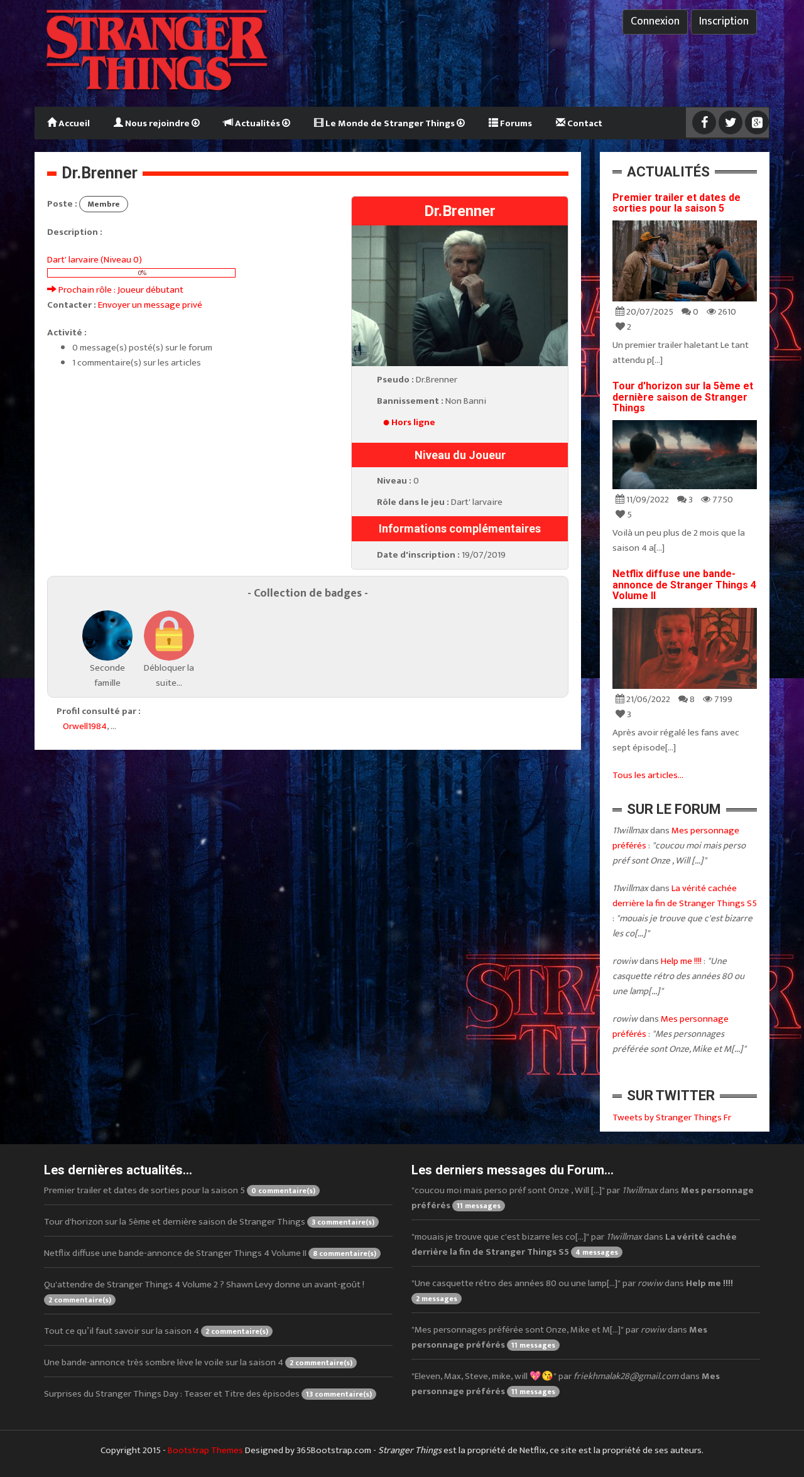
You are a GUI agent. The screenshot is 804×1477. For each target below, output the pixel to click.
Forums (515, 123)
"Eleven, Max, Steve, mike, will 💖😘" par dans (565, 1383)
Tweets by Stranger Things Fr (671, 1117)
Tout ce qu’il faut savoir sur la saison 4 (156, 1331)
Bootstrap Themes (205, 1450)
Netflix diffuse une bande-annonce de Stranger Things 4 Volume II (684, 585)
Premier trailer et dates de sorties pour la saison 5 (676, 203)
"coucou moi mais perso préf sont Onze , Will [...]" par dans (582, 1197)
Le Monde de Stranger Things (390, 123)
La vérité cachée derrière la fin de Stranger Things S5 (684, 895)
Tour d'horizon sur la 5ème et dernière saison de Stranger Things (682, 397)
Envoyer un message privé (150, 305)
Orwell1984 (85, 726)
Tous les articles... (647, 775)
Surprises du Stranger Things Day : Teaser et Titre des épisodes (208, 1394)
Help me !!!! (681, 961)
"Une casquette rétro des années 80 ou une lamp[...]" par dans (572, 1290)
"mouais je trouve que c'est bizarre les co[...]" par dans (574, 1244)
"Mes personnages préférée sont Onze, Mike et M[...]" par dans (559, 1337)
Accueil (73, 123)
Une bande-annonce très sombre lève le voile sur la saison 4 (198, 1362)
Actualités (257, 123)
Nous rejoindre (157, 123)
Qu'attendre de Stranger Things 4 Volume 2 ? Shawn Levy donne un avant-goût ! (204, 1291)
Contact (583, 123)
